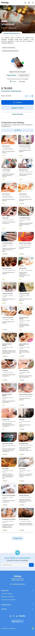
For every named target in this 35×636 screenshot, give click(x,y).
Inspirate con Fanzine (7, 597)
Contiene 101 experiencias (11, 33)
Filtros (18, 130)
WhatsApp (22, 81)
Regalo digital (11, 75)
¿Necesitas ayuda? (18, 584)
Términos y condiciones (8, 628)
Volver (5, 8)
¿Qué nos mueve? (6, 594)
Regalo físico (24, 75)
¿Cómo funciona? (17, 114)
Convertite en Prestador (8, 600)
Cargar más (17, 538)
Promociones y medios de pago (11, 91)
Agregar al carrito (17, 108)
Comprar (18, 102)
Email (14, 81)
